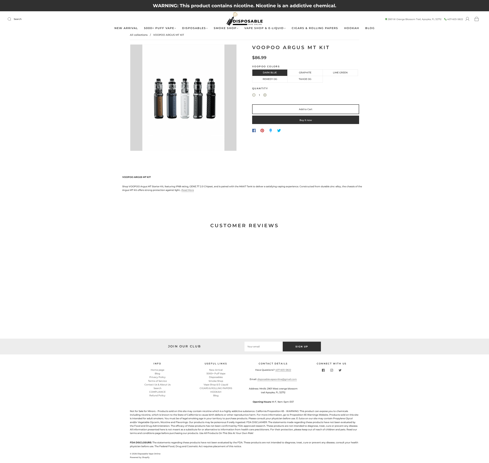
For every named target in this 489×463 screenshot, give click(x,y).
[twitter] (340, 370)
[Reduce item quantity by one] (254, 95)
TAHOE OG (305, 79)
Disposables (194, 28)
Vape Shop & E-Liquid (264, 28)
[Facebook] (254, 130)
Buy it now (306, 120)
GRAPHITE (305, 72)
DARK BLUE (270, 72)
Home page (157, 369)
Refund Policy (157, 395)
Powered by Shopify (140, 457)
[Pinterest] (262, 130)
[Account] (467, 19)
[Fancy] (270, 130)
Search (18, 19)
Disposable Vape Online (148, 453)
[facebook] (323, 370)
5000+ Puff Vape (159, 28)
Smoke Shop (225, 28)
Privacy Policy (157, 377)
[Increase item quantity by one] (265, 95)
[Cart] (476, 19)
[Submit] (12, 19)
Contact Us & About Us (157, 384)
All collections (139, 34)
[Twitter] (279, 130)
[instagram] (331, 370)
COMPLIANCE (157, 391)
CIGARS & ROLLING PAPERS (315, 28)
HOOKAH (351, 28)
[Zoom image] (183, 98)
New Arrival (126, 28)
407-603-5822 (455, 19)
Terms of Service (157, 380)
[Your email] (263, 346)
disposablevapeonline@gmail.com (277, 379)
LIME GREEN (340, 72)
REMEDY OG (270, 79)
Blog (370, 28)
